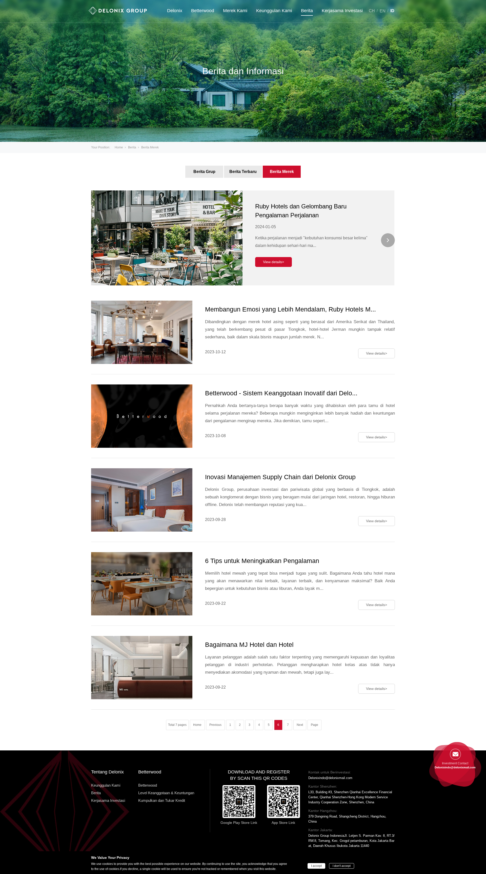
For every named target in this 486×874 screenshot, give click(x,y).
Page (314, 725)
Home (119, 147)
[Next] (388, 240)
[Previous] (98, 240)
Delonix (174, 10)
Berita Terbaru (243, 171)
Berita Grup (204, 171)
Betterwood (202, 10)
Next (300, 725)
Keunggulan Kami (274, 10)
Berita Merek (282, 171)
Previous (215, 725)
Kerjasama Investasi (342, 10)
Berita (307, 10)
